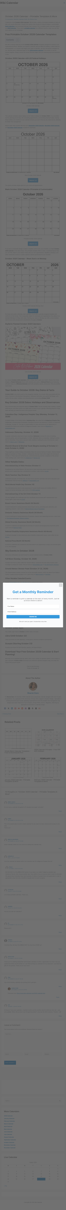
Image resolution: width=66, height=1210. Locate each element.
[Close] (60, 585)
